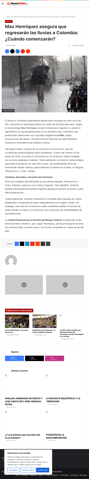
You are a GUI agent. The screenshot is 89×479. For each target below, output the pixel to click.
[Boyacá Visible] (17, 3)
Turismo (48, 475)
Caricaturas (74, 475)
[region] (28, 462)
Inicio (8, 17)
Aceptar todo (42, 470)
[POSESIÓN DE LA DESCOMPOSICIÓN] (65, 421)
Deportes (55, 475)
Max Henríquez (29, 128)
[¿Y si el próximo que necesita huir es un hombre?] (24, 421)
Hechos (13, 17)
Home (17, 475)
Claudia (22, 256)
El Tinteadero (64, 475)
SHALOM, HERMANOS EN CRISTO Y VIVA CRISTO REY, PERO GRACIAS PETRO (23, 401)
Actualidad (24, 475)
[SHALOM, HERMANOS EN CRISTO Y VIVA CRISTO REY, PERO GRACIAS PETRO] (24, 385)
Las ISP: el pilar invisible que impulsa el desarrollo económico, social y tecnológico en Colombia (72, 333)
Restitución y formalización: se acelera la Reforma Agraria (43, 331)
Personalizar (13, 470)
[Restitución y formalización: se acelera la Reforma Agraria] (44, 321)
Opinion (41, 475)
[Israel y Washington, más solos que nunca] (17, 321)
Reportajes (83, 475)
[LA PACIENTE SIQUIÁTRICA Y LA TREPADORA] (65, 385)
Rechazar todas (28, 470)
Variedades (33, 475)
